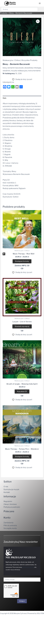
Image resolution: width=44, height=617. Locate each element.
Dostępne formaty (22, 261)
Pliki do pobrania (10, 525)
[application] (4, 254)
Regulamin (8, 501)
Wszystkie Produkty (29, 60)
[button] (38, 21)
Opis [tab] (4, 98)
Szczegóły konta (10, 528)
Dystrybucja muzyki (11, 489)
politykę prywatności (28, 567)
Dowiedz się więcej (22, 326)
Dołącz (22, 601)
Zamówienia (8, 523)
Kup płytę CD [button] (22, 391)
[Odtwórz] (4, 254)
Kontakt (7, 492)
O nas (6, 486)
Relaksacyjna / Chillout (12, 60)
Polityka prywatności (12, 507)
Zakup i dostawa (10, 504)
